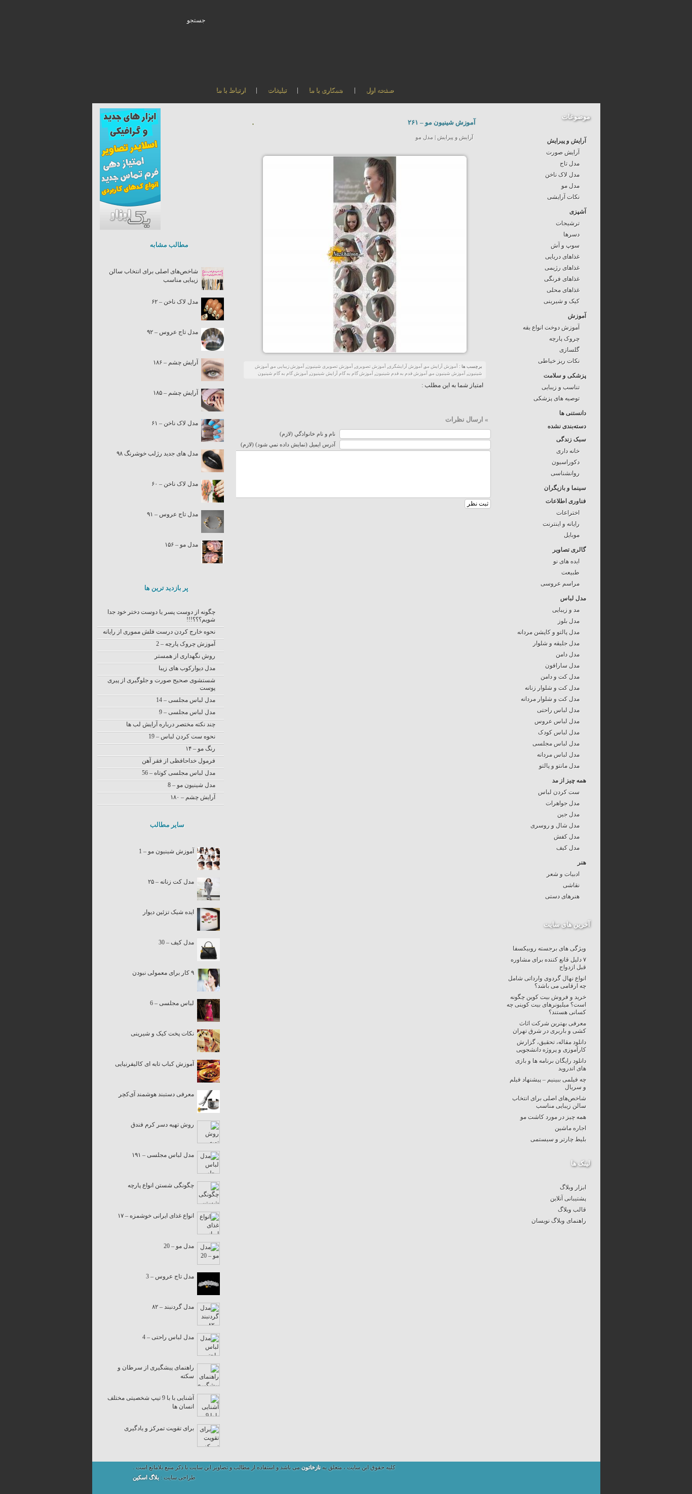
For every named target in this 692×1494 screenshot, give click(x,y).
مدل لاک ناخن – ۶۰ (174, 483)
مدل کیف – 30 (176, 942)
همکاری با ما (325, 90)
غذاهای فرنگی (562, 278)
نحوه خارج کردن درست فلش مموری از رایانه (159, 631)
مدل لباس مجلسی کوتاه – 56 (178, 772)
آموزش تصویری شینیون (329, 366)
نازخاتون (311, 1467)
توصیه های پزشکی (556, 398)
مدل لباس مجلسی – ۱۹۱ (163, 1154)
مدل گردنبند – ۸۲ (173, 1306)
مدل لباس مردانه (558, 754)
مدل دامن (568, 654)
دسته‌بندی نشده (567, 426)
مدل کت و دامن (560, 676)
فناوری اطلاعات (566, 501)
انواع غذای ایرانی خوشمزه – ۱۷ (156, 1215)
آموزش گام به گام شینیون (283, 373)
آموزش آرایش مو (441, 366)
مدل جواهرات (563, 803)
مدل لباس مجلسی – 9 (187, 712)
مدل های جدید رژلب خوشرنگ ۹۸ (157, 453)
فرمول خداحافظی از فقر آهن (178, 760)
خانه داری (568, 450)
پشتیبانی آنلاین (568, 1198)
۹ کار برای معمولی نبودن (163, 972)
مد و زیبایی (566, 609)
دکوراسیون (566, 462)
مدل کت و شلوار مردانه (550, 698)
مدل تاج (570, 163)
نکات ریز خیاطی (559, 360)
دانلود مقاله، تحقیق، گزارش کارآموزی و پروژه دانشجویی (551, 1046)
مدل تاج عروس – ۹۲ (172, 332)
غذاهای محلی (563, 290)
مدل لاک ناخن (562, 174)
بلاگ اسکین (147, 1477)
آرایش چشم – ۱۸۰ (192, 797)
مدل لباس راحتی (558, 710)
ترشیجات (568, 223)
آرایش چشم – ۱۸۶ (175, 362)
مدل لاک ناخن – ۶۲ (174, 301)
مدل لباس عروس (557, 721)
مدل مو (570, 185)
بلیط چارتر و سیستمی (558, 1139)
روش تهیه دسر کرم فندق (162, 1124)
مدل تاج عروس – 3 (170, 1276)
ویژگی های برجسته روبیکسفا (549, 948)
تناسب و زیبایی (561, 387)
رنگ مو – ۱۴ (200, 748)
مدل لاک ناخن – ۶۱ (174, 423)
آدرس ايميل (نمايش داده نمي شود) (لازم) (288, 444)
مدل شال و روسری (555, 825)
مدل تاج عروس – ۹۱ (172, 514)
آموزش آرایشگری (405, 366)
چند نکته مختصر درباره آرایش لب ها (170, 724)
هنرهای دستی (562, 896)
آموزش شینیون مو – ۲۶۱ (442, 122)
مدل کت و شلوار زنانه (552, 687)
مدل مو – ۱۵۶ (181, 544)
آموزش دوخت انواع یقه (551, 327)
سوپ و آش (565, 245)
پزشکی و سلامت (565, 375)
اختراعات (568, 512)
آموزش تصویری (370, 366)
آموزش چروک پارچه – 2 (185, 643)
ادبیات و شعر (563, 874)
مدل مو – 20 (179, 1246)
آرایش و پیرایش (566, 140)
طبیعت (570, 572)
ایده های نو (566, 561)
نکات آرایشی (563, 196)
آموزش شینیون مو (448, 373)
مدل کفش (567, 836)
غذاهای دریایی (562, 256)
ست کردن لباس (559, 792)
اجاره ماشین (570, 1128)
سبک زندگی (571, 439)
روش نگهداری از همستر (185, 655)
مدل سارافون (562, 665)
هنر (582, 862)
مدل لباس (573, 598)
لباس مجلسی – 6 (172, 1003)
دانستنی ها (572, 413)
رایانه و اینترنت (561, 523)
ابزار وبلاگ (573, 1187)
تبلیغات (277, 90)
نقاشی (571, 885)
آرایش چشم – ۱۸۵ (175, 392)
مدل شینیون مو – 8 (191, 784)
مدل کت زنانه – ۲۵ (171, 881)
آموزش (577, 315)
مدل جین (568, 814)
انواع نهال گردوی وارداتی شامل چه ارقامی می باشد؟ (547, 982)
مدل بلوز (569, 621)
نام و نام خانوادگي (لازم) (307, 434)
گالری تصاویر (569, 549)
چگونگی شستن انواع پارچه (161, 1185)
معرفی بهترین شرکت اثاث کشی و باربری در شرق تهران (549, 1027)
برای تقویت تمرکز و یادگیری (159, 1428)
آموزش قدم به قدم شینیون (401, 373)
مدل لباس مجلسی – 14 (185, 699)
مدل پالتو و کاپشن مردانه (548, 632)
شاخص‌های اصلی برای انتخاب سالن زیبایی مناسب (549, 1102)
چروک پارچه (564, 338)
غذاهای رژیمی (562, 267)
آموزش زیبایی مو (287, 366)
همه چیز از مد (569, 780)
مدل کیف (568, 847)
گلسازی (569, 349)
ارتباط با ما (231, 90)
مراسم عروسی (560, 583)
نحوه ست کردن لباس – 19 (181, 736)
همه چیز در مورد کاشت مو (553, 1116)
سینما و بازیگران (565, 487)
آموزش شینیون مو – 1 (166, 851)
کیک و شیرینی (562, 301)
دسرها (571, 234)
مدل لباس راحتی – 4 (168, 1337)
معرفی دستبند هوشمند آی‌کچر (156, 1094)
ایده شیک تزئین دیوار (168, 912)
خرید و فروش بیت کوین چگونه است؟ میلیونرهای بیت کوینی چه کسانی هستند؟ (546, 1004)
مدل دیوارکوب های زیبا (187, 668)
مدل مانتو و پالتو (559, 765)
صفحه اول (380, 90)
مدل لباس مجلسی (556, 743)
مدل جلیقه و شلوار (556, 643)
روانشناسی (565, 473)
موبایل (572, 534)
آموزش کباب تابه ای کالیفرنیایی (154, 1063)
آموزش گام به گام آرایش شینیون (341, 373)
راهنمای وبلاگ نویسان (558, 1220)
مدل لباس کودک (559, 732)
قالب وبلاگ (572, 1209)
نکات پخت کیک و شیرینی (162, 1033)
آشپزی (577, 211)
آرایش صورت (563, 152)
